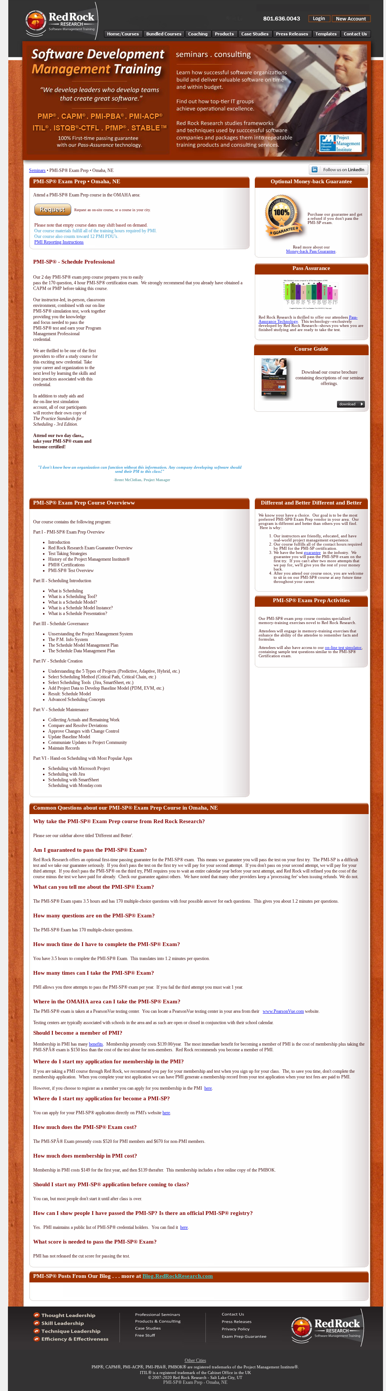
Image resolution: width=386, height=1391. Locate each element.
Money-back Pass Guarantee (310, 251)
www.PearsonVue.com (283, 1011)
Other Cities (195, 1360)
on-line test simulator (343, 648)
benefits (96, 1044)
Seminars (37, 170)
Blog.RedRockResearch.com (177, 1276)
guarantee (312, 553)
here (208, 1088)
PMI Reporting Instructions (59, 242)
